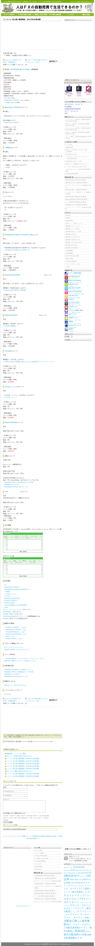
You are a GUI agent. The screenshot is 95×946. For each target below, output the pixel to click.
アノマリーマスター (77, 886)
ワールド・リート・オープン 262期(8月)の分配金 (78, 186)
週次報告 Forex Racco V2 (73, 237)
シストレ (85, 895)
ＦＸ (23, 737)
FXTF (23, 735)
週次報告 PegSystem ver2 (73, 239)
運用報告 (72, 938)
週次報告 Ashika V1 (71, 234)
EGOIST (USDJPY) (10, 315)
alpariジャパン (68, 867)
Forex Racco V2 (87, 870)
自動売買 (18, 737)
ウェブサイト (7, 795)
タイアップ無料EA (9, 14)
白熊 (14, 737)
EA (73, 869)
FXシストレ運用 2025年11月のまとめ (18, 771)
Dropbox (6, 618)
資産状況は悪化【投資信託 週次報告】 (76, 180)
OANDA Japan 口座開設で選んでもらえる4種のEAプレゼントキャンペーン (29, 361)
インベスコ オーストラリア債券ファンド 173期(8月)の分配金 (24, 836)
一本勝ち (7, 102)
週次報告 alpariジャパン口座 (73, 231)
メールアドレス (8, 791)
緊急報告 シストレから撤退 (16, 753)
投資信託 (68, 215)
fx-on (80, 873)
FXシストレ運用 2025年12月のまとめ (19, 756)
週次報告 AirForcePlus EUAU (74, 242)
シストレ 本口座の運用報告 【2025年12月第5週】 (23, 758)
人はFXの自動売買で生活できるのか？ (12, 1)
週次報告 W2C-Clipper (72, 245)
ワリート (75, 914)
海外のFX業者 (69, 258)
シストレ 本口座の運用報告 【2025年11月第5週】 (23, 773)
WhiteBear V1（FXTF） (12, 484)
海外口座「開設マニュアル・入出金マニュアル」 (20, 661)
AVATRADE (7, 612)
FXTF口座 (25, 69)
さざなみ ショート (10, 386)
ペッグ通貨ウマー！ (73, 285)
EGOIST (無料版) (10, 326)
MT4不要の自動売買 (55, 14)
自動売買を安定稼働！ (74, 326)
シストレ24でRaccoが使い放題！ (75, 311)
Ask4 (6, 491)
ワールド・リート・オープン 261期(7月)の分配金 (78, 208)
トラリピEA (70, 14)
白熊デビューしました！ (74, 277)
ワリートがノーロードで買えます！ (75, 322)
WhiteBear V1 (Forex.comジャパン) (16, 487)
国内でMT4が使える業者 (72, 256)
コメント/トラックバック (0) (42, 741)
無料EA (78, 934)
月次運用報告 (69, 250)
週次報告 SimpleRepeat (72, 247)
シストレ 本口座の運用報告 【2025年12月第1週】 (23, 768)
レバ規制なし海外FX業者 (40, 14)
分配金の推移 (86, 14)
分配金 (68, 920)
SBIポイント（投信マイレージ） (74, 223)
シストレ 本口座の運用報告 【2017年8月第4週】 (23, 19)
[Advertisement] (32, 36)
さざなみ (7, 351)
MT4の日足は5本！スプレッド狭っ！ (75, 315)
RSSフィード (89, 1)
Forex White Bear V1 (71, 873)
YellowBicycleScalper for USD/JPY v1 (17, 235)
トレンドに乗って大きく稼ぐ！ (74, 300)
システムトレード (48, 735)
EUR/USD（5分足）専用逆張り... (74, 296)
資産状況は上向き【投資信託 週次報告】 (77, 182)
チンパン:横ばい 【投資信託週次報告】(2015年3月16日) (79, 137)
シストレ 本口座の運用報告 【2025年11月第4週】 (23, 776)
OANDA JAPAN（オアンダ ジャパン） (17, 649)
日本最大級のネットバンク (73, 330)
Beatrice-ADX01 (10, 422)
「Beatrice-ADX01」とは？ (13, 638)
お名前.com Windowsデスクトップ (14, 616)
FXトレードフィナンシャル (12, 609)
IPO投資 (68, 218)
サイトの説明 (38, 850)
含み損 (79, 921)
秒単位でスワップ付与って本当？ (74, 319)
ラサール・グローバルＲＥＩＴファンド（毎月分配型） (77, 908)
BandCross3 (67, 870)
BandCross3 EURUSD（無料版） (15, 290)
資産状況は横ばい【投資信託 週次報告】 (77, 189)
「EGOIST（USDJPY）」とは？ (15, 627)
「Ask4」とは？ (9, 636)
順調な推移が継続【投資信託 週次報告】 (77, 199)
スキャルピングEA (74, 898)
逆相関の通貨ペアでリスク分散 (74, 304)
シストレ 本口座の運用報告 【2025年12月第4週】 (23, 761)
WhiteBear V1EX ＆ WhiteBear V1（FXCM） (19, 482)
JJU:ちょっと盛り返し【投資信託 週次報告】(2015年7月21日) (78, 133)
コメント (6, 799)
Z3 (5, 98)
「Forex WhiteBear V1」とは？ (14, 632)
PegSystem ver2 (82, 876)
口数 (74, 920)
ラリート (82, 911)
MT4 (26, 735)
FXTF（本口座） (71, 111)
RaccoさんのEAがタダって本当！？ (75, 274)
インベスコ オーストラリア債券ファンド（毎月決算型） (77, 889)
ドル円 (81, 902)
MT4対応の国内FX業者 (24, 14)
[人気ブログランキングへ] (52, 61)
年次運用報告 (69, 253)
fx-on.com (7, 694)
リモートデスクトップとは (73, 264)
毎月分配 (69, 934)
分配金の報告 (69, 220)
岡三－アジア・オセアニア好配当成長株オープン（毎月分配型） (78, 927)
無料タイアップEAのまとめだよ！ (15, 685)
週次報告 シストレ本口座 (30, 1)
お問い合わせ (81, 1)
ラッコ (75, 911)
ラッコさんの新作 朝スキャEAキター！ (75, 289)
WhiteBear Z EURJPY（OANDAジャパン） (18, 669)
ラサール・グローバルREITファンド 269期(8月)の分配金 (78, 193)
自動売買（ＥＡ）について (73, 226)
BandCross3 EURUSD (12, 275)
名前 (4, 787)
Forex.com (78, 870)
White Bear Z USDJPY (11, 100)
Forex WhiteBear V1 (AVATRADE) (15, 605)
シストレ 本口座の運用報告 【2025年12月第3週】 (23, 763)
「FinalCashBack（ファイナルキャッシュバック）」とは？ (24, 658)
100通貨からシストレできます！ (74, 307)
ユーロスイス (87, 902)
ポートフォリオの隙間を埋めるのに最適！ (76, 292)
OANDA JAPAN (8, 614)
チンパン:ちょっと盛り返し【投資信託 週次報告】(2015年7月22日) (78, 128)
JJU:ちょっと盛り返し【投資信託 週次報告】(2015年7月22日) (78, 124)
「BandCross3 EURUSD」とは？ (15, 634)
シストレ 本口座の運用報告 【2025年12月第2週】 (23, 766)
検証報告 (88, 931)
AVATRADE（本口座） (73, 104)
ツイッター (73, 1)
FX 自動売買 (17, 735)
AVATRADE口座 (16, 69)
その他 (67, 266)
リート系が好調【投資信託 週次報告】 (76, 202)
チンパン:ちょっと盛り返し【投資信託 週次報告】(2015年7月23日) (78, 120)
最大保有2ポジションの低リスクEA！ (75, 281)
